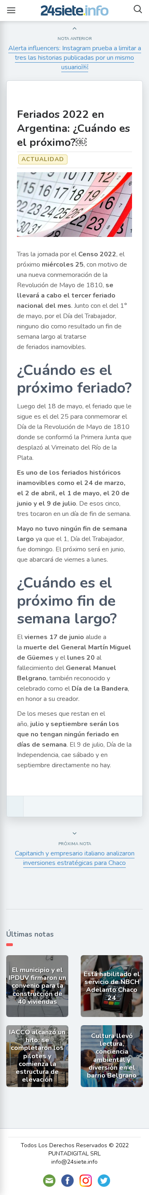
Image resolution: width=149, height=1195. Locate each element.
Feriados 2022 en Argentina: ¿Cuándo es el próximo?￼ (73, 128)
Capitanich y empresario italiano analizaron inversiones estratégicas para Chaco (75, 858)
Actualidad (43, 159)
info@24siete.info (74, 1162)
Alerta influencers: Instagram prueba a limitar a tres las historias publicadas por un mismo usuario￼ (74, 58)
